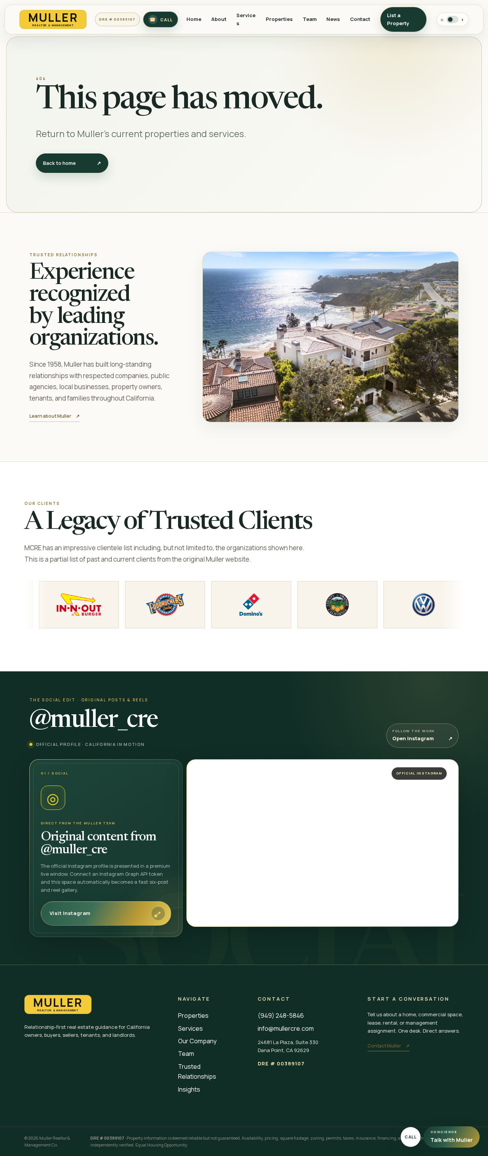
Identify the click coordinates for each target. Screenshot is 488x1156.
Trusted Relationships (197, 1071)
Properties (279, 19)
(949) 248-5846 (281, 1015)
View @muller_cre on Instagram (233, 772)
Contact (360, 19)
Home (193, 19)
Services (190, 1028)
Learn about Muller (54, 416)
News (333, 19)
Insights (189, 1089)
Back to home (72, 163)
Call (411, 1137)
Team (310, 19)
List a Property (398, 19)
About (218, 19)
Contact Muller (388, 1046)
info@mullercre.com (286, 1028)
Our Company (197, 1041)
